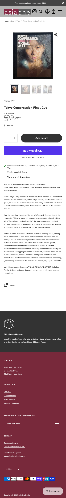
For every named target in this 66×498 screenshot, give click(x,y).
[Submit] (57, 423)
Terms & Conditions (11, 403)
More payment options (33, 158)
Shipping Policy (39, 342)
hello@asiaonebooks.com (14, 446)
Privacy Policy (9, 399)
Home (6, 21)
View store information (18, 177)
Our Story (7, 391)
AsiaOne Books (24, 495)
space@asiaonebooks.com (14, 456)
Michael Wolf (15, 21)
